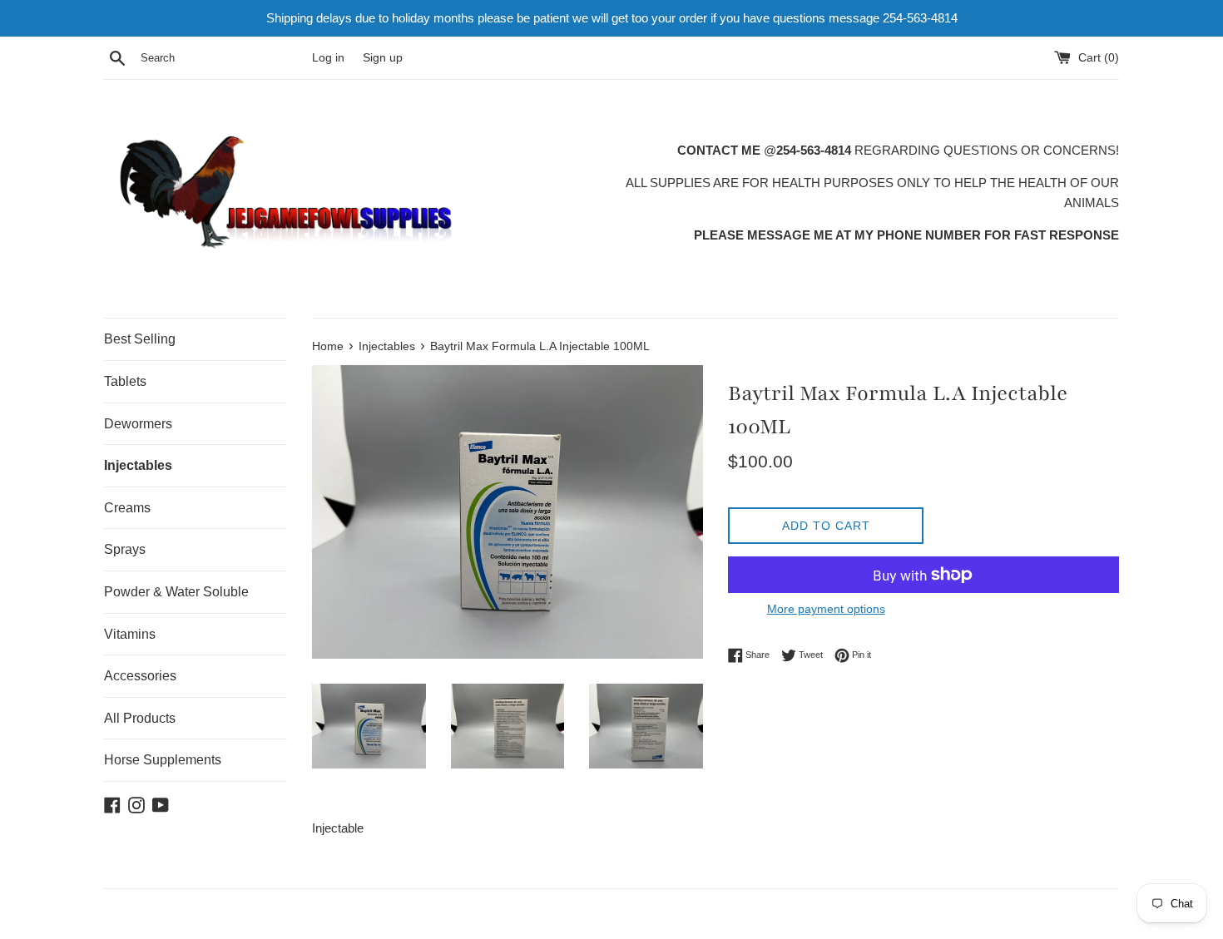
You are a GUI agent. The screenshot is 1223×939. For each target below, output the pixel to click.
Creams (127, 508)
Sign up (383, 58)
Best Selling (140, 339)
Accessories (140, 676)
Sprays (125, 549)
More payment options (826, 608)
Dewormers (138, 424)
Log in (328, 58)
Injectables (138, 465)
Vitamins (130, 634)
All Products (140, 718)
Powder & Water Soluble (176, 592)
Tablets (125, 381)
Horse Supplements (162, 760)
